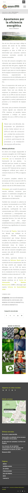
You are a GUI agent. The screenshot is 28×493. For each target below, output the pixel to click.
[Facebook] (9, 390)
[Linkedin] (3, 390)
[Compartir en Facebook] (6, 315)
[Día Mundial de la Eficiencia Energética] (20, 345)
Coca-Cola (5, 159)
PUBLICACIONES (7, 471)
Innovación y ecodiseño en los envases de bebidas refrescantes (14, 438)
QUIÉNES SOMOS (7, 466)
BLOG (4, 476)
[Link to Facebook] (20, 491)
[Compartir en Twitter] (10, 315)
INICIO (5, 464)
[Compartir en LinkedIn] (18, 315)
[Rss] (15, 390)
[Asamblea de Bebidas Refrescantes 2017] (20, 368)
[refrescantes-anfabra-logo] (11, 7)
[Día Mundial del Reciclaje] (8, 368)
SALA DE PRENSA (7, 473)
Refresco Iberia (16, 260)
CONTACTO (6, 478)
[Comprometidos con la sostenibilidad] (8, 345)
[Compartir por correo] (22, 315)
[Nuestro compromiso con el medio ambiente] (8, 356)
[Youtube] (12, 390)
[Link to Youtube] (22, 491)
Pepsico (14, 231)
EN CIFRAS (6, 468)
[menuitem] (24, 7)
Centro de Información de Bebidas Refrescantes (14, 282)
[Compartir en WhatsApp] (14, 315)
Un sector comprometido (9, 434)
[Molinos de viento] (14, 36)
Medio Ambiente (14, 28)
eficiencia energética (10, 305)
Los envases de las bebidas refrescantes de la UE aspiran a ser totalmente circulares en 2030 (12, 447)
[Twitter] (6, 390)
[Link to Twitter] (18, 491)
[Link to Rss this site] (25, 491)
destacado (15, 300)
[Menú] (24, 7)
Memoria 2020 (6, 452)
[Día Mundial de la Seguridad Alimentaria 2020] (20, 333)
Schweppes (5, 189)
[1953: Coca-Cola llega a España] (20, 356)
